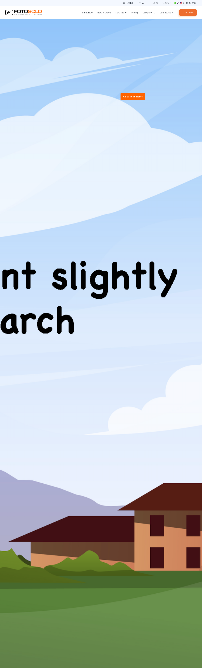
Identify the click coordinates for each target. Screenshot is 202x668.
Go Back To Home (133, 96)
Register (166, 3)
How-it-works (104, 12)
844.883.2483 (190, 3)
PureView (87, 12)
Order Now (188, 12)
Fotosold (23, 12)
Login (155, 3)
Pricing (134, 12)
